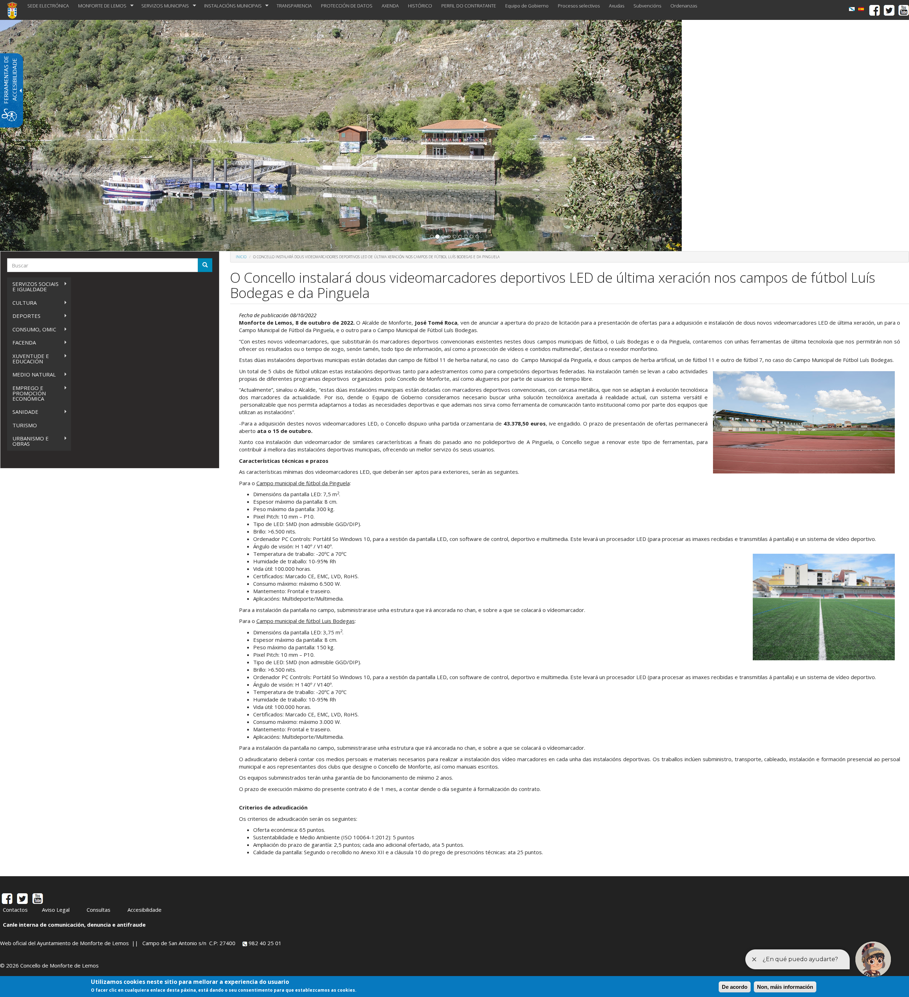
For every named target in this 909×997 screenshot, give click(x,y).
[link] (852, 9)
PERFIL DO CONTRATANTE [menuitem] (468, 5)
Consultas (98, 909)
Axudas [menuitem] (616, 5)
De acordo (734, 987)
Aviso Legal (56, 909)
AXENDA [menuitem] (390, 5)
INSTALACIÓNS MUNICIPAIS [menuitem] (231, 5)
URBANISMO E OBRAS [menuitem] (28, 441)
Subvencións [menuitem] (647, 5)
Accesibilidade (144, 909)
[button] (432, 236)
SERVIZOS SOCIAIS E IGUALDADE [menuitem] (33, 286)
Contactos (15, 909)
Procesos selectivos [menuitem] (579, 5)
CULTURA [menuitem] (22, 303)
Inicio (241, 256)
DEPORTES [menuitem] (23, 316)
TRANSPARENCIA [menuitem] (294, 5)
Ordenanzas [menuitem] (683, 5)
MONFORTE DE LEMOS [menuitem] (100, 5)
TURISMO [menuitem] (24, 425)
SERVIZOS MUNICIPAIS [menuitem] (163, 5)
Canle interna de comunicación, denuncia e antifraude (74, 924)
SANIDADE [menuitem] (22, 412)
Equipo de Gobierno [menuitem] (527, 5)
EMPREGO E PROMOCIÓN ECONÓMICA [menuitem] (26, 393)
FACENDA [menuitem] (21, 342)
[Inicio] (15, 10)
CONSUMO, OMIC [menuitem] (31, 329)
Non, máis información (785, 987)
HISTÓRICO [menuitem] (420, 5)
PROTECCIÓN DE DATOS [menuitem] (346, 5)
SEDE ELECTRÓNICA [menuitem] (48, 5)
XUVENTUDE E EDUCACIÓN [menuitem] (28, 358)
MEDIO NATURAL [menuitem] (31, 374)
